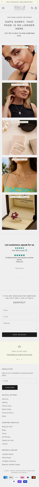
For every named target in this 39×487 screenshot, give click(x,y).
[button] (17, 278)
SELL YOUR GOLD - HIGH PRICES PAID (19, 1)
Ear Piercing (6, 437)
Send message (19, 334)
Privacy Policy (7, 406)
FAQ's (4, 416)
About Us (5, 399)
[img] (19, 248)
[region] (19, 350)
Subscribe (10, 387)
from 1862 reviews (18, 250)
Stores (4, 433)
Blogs (4, 430)
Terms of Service (8, 413)
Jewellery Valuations (9, 461)
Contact (4, 444)
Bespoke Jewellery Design (11, 464)
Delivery (5, 402)
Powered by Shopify (19, 472)
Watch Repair (6, 457)
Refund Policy (6, 409)
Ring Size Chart (7, 426)
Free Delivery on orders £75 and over (19, 354)
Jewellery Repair (7, 454)
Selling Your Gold (8, 440)
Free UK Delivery (19, 351)
